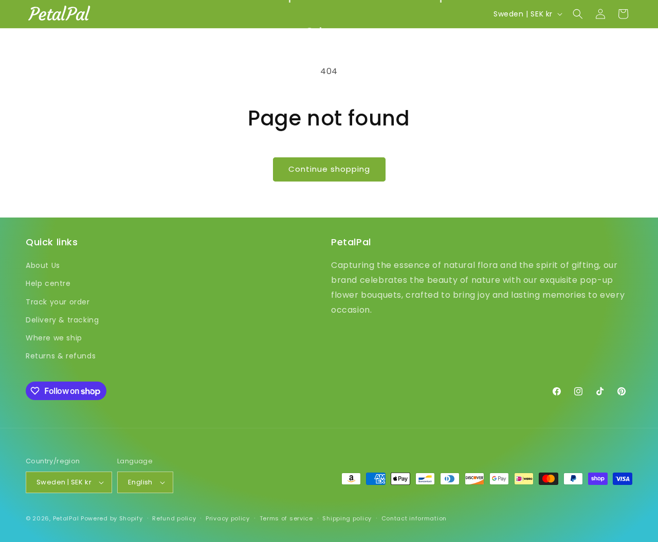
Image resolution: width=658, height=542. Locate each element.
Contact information (414, 518)
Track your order (58, 302)
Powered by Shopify (112, 518)
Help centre (48, 283)
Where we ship (54, 338)
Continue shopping (329, 169)
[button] (329, 31)
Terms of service (286, 518)
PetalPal (66, 518)
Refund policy (174, 518)
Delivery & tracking (62, 320)
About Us (43, 265)
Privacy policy (228, 518)
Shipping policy (347, 518)
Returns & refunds (61, 356)
